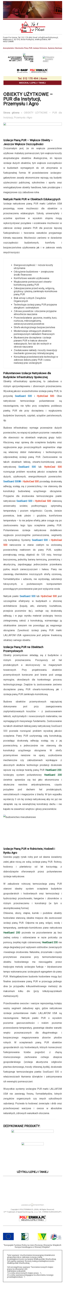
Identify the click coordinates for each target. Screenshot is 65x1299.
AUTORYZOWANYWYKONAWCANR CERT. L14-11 (15, 59)
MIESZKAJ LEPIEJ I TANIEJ (32, 80)
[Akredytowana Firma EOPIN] (44, 1185)
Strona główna (11, 112)
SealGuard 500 (51, 1071)
